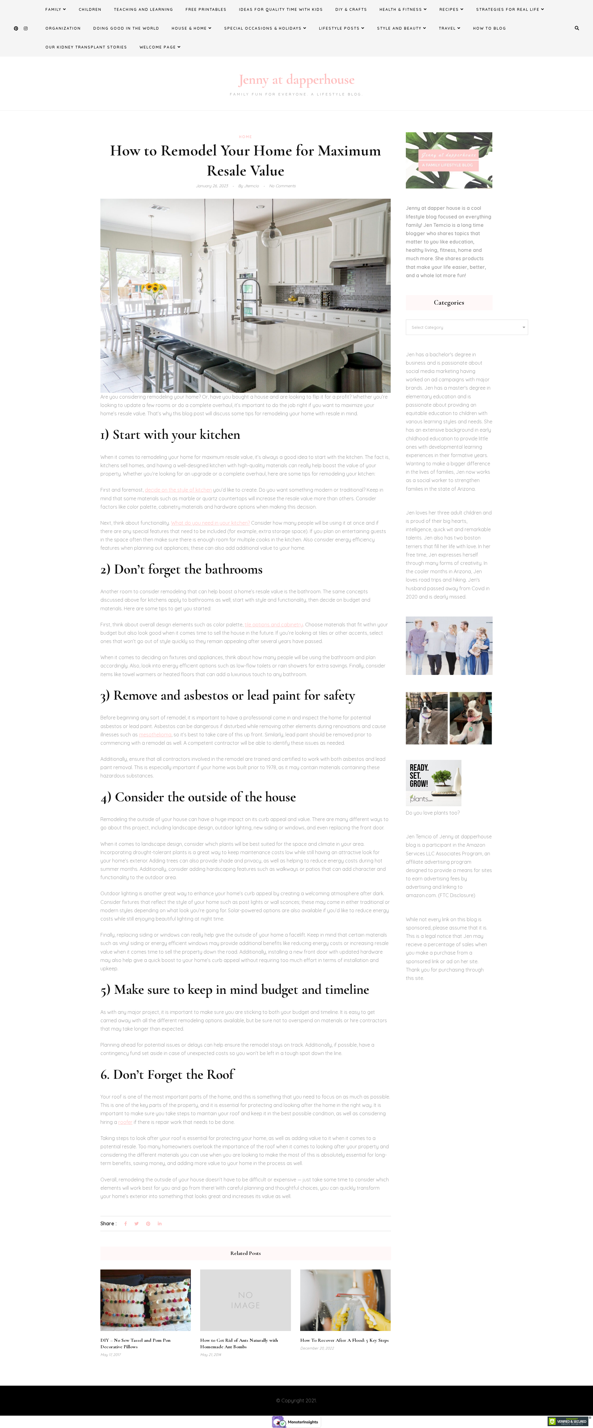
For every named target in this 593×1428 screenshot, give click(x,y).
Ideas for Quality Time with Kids (281, 9)
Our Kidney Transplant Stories (86, 47)
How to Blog (489, 28)
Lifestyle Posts (339, 28)
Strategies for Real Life (508, 9)
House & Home (189, 28)
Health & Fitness (401, 9)
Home (245, 136)
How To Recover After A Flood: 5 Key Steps (344, 1340)
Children (90, 9)
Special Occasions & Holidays (263, 28)
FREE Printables (206, 9)
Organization (63, 28)
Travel (447, 28)
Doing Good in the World (126, 28)
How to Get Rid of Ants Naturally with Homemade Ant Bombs (239, 1343)
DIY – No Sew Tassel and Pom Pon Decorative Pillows (135, 1343)
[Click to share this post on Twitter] (136, 1224)
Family (53, 9)
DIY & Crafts (351, 9)
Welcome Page (158, 47)
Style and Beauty (399, 28)
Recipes (449, 9)
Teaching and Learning (143, 9)
